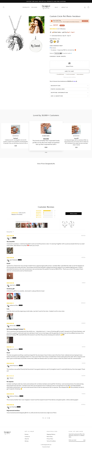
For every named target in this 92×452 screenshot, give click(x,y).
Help (56, 7)
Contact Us (27, 436)
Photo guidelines (58, 89)
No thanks (53, 47)
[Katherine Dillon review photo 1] (10, 316)
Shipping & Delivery (51, 434)
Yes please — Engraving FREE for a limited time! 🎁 (63, 50)
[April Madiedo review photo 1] (10, 276)
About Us (64, 7)
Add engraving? (56, 45)
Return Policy (50, 436)
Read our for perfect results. (60, 53)
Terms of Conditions (51, 441)
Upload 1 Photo (69, 66)
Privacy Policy (50, 438)
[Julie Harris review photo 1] (10, 296)
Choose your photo (58, 56)
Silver (51, 41)
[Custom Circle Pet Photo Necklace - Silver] (11, 194)
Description (55, 85)
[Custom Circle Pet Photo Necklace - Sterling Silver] (14, 194)
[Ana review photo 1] (10, 250)
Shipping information (59, 92)
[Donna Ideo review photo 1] (10, 340)
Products (26, 7)
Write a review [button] (73, 213)
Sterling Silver (58, 41)
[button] (53, 29)
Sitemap (26, 441)
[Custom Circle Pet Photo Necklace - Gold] (13, 194)
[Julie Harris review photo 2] (17, 296)
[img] (10, 235)
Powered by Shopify (46, 446)
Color (55, 38)
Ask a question (57, 96)
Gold (54, 41)
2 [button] (45, 418)
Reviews (34, 7)
